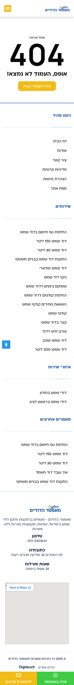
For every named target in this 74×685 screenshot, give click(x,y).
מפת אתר (59, 188)
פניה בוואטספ (56, 681)
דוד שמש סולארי (53, 268)
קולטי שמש (57, 313)
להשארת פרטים (18, 681)
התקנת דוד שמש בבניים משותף (41, 259)
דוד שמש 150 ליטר (51, 241)
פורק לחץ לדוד (54, 331)
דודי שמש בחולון (53, 393)
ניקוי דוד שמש (55, 277)
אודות (62, 150)
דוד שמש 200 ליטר (51, 349)
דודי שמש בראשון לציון (48, 402)
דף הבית (60, 141)
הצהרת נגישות (55, 179)
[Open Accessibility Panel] (6, 344)
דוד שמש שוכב (54, 340)
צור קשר (59, 160)
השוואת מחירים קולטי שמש (44, 304)
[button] (7, 8)
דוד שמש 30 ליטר (52, 250)
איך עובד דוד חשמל (52, 472)
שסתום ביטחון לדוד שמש (46, 286)
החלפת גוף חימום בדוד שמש (43, 232)
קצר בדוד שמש (54, 322)
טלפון (37, 536)
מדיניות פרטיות (54, 169)
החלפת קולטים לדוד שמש (45, 295)
